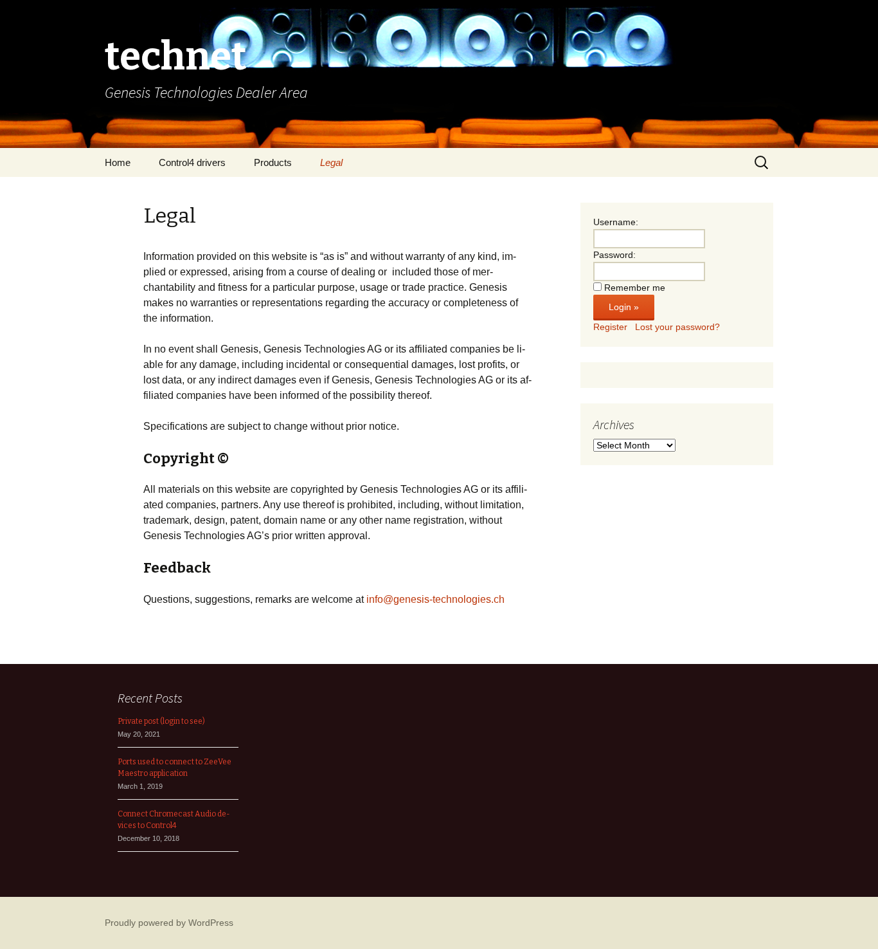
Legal (331, 162)
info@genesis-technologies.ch (435, 599)
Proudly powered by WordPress (169, 922)
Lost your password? (677, 327)
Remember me (634, 287)
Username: (615, 222)
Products (273, 162)
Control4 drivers (192, 162)
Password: (614, 255)
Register (610, 327)
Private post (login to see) (161, 721)
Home (117, 162)
